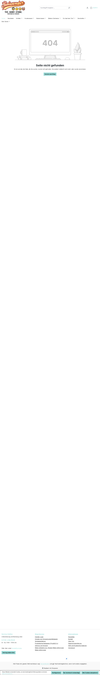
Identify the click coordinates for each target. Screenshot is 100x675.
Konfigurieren (56, 673)
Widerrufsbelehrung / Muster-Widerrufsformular (49, 648)
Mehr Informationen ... (7, 673)
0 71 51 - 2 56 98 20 (8, 640)
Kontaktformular (17, 648)
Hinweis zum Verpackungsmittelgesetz (46, 639)
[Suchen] (69, 7)
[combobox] (53, 7)
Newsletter (71, 637)
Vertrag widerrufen (9, 652)
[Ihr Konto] (87, 7)
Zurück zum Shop (50, 74)
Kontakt (70, 639)
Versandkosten (44, 664)
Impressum (71, 648)
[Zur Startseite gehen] (13, 7)
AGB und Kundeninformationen (77, 645)
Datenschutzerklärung (74, 643)
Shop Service (39, 634)
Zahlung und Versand (41, 645)
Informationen (73, 634)
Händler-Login (39, 637)
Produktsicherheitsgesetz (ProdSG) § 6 (46, 643)
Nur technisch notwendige (71, 673)
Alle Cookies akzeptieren (90, 673)
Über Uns (71, 641)
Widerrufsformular (40, 650)
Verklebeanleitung (40, 641)
